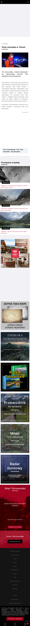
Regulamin (15, 599)
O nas (14, 595)
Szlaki (15, 558)
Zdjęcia (15, 573)
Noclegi (14, 585)
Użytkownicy (15, 570)
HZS (17, 149)
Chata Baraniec (11, 149)
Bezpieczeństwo (15, 581)
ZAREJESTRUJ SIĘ (15, 541)
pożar (21, 149)
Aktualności (15, 555)
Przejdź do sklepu (15, 527)
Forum (15, 562)
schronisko (6, 151)
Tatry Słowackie (15, 151)
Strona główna (15, 551)
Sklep (15, 566)
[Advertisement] (15, 21)
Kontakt (14, 588)
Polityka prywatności (15, 603)
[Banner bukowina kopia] (15, 267)
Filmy (15, 577)
